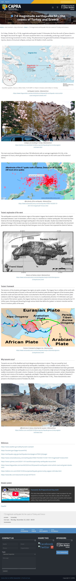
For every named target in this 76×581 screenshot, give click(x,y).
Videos (33, 530)
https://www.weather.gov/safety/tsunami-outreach (17, 447)
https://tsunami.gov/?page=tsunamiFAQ (14, 450)
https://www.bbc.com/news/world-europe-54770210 (18, 475)
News (26, 27)
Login (2, 1)
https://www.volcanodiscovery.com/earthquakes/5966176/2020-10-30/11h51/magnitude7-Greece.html (34, 458)
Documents (43, 530)
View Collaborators (62, 552)
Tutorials (54, 530)
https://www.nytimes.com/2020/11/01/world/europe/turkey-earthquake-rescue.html (28, 461)
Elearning (24, 530)
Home (2, 27)
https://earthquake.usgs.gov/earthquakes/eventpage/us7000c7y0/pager (24, 454)
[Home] (11, 7)
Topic (3, 552)
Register (7, 1)
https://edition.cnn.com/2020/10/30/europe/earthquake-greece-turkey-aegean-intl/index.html (31, 471)
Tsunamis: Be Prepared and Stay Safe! (45, 490)
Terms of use (26, 578)
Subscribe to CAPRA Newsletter (10, 578)
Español (3, 506)
